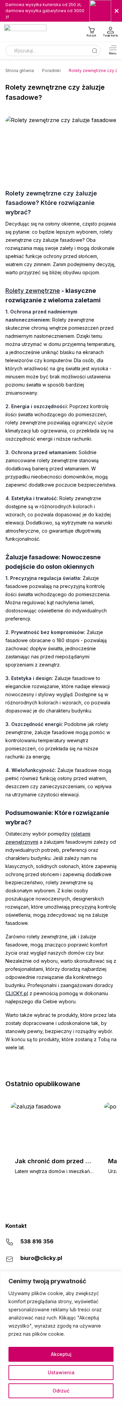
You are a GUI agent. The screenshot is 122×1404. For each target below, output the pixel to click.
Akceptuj (61, 1354)
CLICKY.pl (16, 993)
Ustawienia (61, 1372)
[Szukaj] (94, 50)
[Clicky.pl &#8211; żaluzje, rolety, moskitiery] (25, 32)
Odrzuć (61, 1391)
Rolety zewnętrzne (32, 290)
